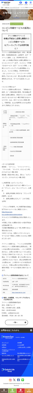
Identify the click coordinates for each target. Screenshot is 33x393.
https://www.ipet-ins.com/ (18, 292)
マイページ (4, 391)
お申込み (20, 391)
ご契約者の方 (20, 4)
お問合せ (26, 4)
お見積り (12, 391)
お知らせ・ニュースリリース (12, 7)
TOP (2, 7)
